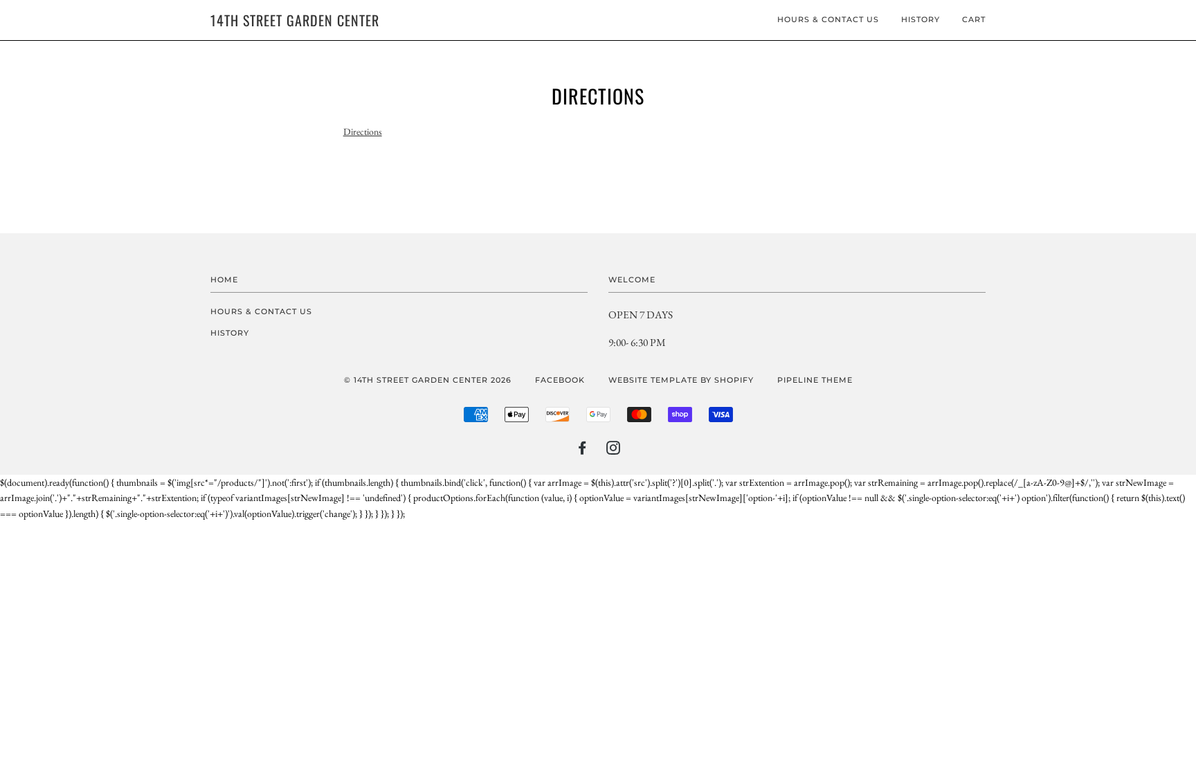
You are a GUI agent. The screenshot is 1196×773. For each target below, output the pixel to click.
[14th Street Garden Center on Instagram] (613, 450)
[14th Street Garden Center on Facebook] (582, 450)
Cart (974, 19)
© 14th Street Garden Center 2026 (427, 380)
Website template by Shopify (681, 380)
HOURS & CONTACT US (828, 19)
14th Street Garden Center (294, 20)
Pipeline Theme (815, 380)
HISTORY (920, 19)
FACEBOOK (560, 380)
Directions (362, 131)
